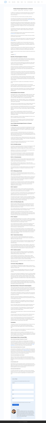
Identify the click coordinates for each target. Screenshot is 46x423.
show (14, 54)
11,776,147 (12, 40)
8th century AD (13, 33)
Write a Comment (26, 10)
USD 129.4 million (30, 19)
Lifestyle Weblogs (25, 421)
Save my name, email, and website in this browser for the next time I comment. (21, 402)
